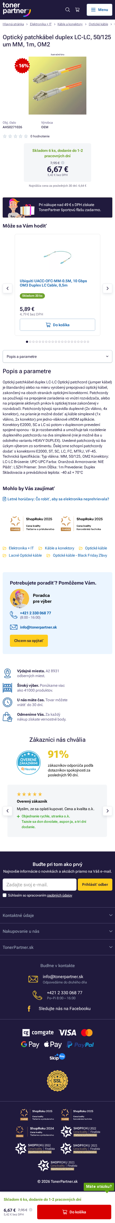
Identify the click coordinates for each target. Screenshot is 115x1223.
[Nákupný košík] (77, 10)
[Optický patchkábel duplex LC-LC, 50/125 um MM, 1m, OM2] (57, 113)
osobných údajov (59, 895)
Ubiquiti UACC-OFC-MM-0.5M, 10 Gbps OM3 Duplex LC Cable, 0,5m (53, 283)
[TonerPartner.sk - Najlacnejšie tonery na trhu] (17, 9)
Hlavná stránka (13, 24)
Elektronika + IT (41, 24)
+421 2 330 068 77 (35, 613)
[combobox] (57, 356)
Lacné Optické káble (25, 555)
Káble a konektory (70, 24)
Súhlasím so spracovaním (40, 895)
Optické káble (98, 24)
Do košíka (78, 1212)
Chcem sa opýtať (29, 640)
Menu (103, 10)
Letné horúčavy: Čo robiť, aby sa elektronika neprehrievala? (58, 499)
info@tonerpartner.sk (38, 627)
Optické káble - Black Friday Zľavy (80, 555)
